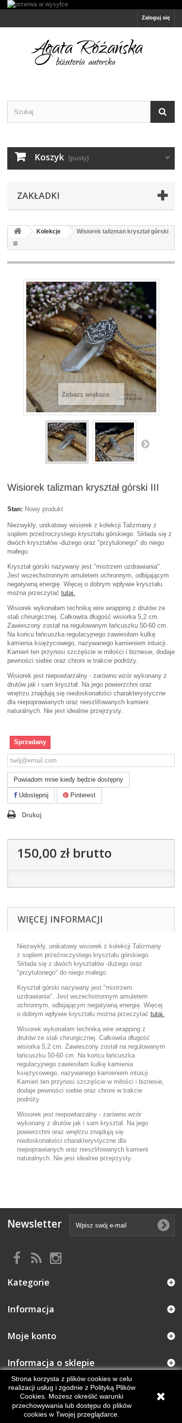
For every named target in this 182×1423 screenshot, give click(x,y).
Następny (145, 443)
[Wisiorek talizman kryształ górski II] (67, 442)
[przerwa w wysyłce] (91, 4)
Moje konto (31, 1336)
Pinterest (82, 795)
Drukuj (32, 815)
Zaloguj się (156, 17)
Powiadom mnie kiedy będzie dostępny (68, 779)
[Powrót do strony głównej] (17, 232)
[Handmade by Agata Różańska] (91, 55)
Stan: (15, 509)
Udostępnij (33, 795)
